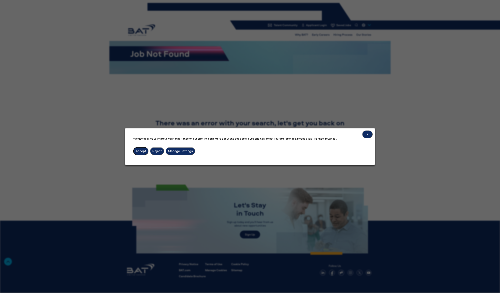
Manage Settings (180, 151)
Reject (157, 151)
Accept (141, 151)
